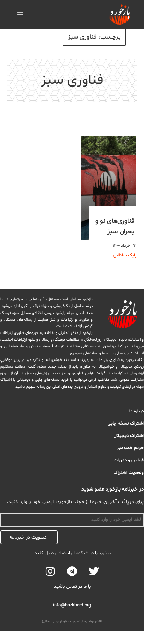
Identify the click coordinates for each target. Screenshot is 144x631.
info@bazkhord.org (72, 605)
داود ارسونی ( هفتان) (54, 621)
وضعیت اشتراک (129, 472)
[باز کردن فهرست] (20, 14)
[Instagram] (50, 571)
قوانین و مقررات (129, 460)
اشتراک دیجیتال (129, 436)
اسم (140, 509)
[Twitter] (94, 571)
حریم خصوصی (130, 448)
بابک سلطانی (124, 255)
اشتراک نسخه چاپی (126, 423)
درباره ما (136, 411)
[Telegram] (72, 571)
